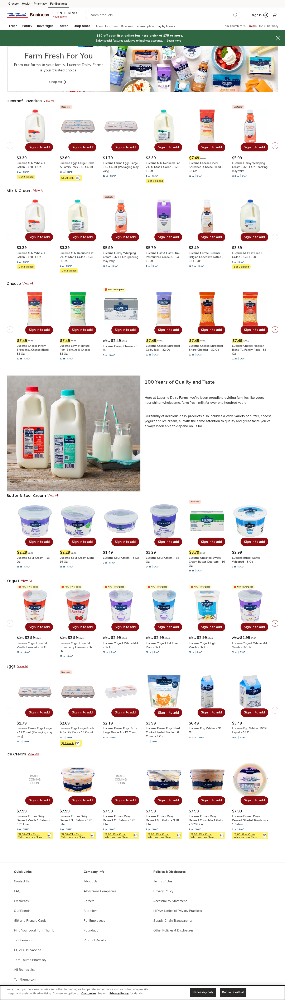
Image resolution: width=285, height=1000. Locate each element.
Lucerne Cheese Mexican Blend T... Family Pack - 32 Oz (249, 350)
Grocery (13, 4)
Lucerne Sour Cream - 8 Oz (121, 558)
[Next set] (275, 145)
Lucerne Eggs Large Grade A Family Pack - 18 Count (77, 165)
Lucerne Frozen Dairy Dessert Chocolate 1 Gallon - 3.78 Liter (206, 820)
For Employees (94, 920)
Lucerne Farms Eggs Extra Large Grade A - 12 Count (120, 730)
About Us (90, 881)
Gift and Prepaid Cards (30, 920)
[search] (235, 15)
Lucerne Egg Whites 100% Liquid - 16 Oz (249, 730)
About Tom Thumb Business (114, 26)
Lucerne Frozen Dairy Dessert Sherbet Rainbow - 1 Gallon (250, 820)
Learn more (174, 41)
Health (26, 4)
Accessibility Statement (170, 901)
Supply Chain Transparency (173, 920)
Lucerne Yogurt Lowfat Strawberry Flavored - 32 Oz (76, 647)
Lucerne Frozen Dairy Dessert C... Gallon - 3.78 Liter (119, 820)
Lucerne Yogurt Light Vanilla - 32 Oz (203, 645)
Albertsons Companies (100, 891)
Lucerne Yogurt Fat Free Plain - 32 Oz (162, 645)
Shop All (56, 82)
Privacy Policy (163, 891)
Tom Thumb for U (234, 26)
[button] (65, 13)
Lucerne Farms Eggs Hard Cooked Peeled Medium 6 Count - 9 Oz (163, 732)
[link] (142, 69)
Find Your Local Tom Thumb (34, 930)
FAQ (17, 891)
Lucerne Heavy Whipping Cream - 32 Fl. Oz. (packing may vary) (249, 167)
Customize (88, 993)
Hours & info (60, 16)
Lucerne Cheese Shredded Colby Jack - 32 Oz (163, 348)
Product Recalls (95, 940)
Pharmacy (40, 4)
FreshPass (21, 901)
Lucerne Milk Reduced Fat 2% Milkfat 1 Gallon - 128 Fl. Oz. (163, 167)
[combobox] (162, 15)
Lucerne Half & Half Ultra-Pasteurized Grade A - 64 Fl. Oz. (163, 257)
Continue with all (233, 992)
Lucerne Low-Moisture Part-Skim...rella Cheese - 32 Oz (76, 350)
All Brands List (24, 969)
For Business (58, 4)
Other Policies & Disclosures (173, 930)
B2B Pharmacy (268, 26)
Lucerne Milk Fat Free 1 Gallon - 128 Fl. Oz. (247, 255)
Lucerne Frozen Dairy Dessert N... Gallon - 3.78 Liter (76, 820)
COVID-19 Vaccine (27, 950)
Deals (253, 26)
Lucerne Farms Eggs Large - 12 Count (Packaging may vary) (121, 167)
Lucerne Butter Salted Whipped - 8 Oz (246, 560)
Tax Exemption (24, 940)
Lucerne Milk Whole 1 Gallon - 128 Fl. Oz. (31, 165)
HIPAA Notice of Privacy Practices (177, 911)
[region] (142, 992)
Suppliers (90, 911)
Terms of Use (162, 881)
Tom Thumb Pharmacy (30, 960)
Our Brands (22, 911)
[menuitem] (13, 26)
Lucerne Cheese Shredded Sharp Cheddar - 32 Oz (206, 348)
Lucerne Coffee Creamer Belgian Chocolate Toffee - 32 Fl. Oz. (206, 257)
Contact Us (22, 881)
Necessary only (203, 992)
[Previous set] (10, 145)
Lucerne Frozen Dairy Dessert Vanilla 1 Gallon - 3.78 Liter (33, 820)
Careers (89, 901)
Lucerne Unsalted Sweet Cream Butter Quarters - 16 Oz (207, 562)
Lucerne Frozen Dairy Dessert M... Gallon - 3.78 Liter (162, 820)
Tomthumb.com (25, 979)
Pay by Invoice (165, 26)
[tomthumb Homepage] (28, 15)
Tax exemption (144, 26)
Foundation (92, 930)
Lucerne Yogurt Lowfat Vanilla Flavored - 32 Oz (32, 645)
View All (48, 101)
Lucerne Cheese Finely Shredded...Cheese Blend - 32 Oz (206, 167)
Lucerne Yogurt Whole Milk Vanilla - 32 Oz (250, 645)
